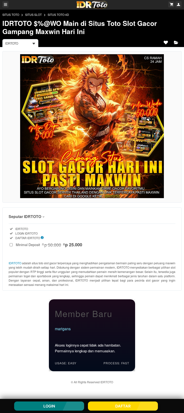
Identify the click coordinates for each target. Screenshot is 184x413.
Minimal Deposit (49, 244)
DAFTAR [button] (123, 406)
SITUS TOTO (10, 14)
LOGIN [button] (49, 406)
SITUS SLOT (33, 14)
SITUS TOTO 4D (58, 14)
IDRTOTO (15, 263)
